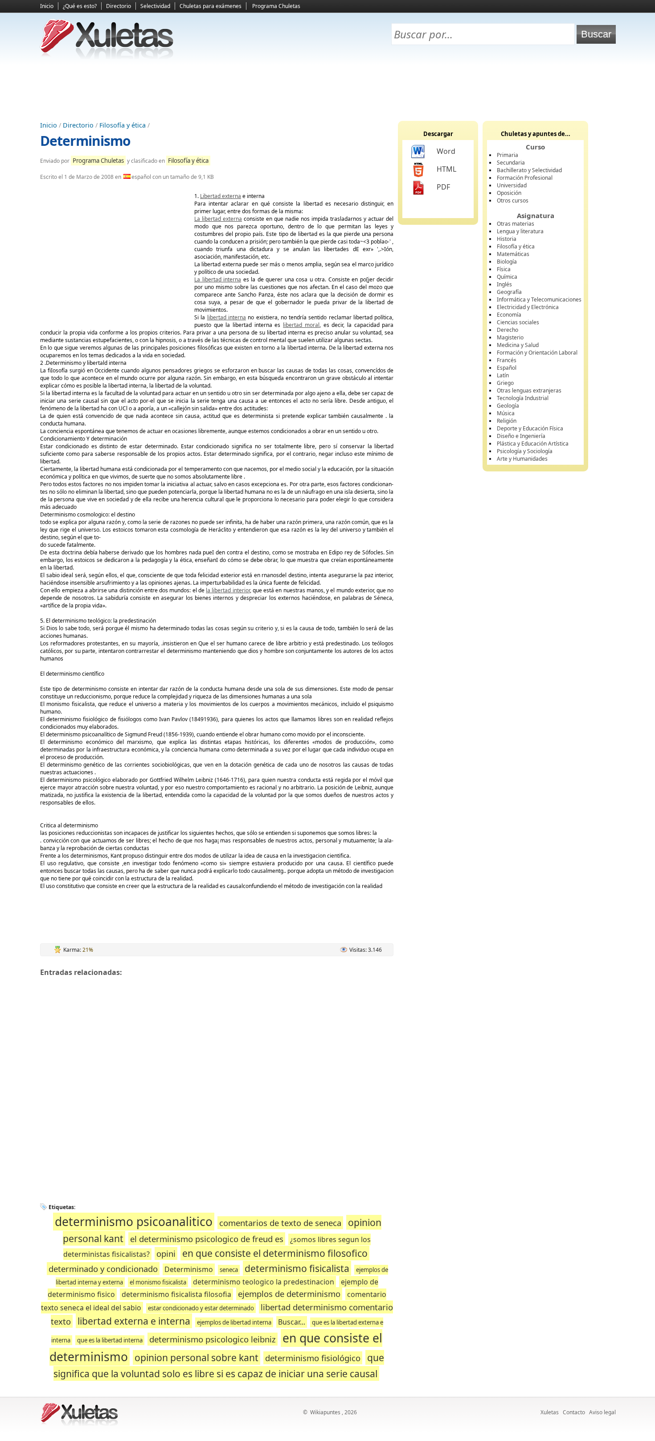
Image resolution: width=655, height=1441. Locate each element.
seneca (229, 1270)
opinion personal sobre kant (196, 1357)
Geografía (509, 292)
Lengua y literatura (520, 231)
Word (446, 151)
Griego (505, 383)
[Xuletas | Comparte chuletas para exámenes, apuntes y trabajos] (107, 57)
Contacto (574, 1412)
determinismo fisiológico (312, 1357)
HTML (446, 169)
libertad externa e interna (134, 1320)
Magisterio (510, 337)
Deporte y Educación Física (530, 428)
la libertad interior (228, 590)
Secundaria (511, 162)
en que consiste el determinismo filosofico (275, 1253)
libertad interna (226, 317)
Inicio (46, 6)
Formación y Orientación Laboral (537, 352)
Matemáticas (513, 254)
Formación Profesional (525, 178)
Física (504, 269)
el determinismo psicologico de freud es (206, 1238)
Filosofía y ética (122, 125)
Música (506, 413)
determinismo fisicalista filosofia (176, 1294)
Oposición (509, 193)
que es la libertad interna (110, 1340)
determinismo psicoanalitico (134, 1222)
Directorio (118, 6)
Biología (507, 261)
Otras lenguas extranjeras (529, 390)
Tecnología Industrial (523, 398)
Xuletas (549, 1412)
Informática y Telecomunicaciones (539, 299)
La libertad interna (217, 279)
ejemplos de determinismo (289, 1293)
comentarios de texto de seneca (280, 1222)
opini (166, 1253)
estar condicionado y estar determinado (201, 1308)
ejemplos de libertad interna (234, 1322)
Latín (503, 375)
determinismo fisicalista (297, 1268)
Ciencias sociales (518, 322)
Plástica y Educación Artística (533, 443)
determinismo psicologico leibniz (212, 1339)
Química (507, 277)
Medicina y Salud (518, 345)
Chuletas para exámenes (211, 6)
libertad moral (301, 325)
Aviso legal (602, 1412)
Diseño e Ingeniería (521, 436)
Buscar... (291, 1322)
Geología (508, 405)
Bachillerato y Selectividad (529, 170)
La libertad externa (218, 219)
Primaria (507, 155)
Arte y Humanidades (522, 458)
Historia (506, 239)
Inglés (504, 284)
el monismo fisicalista (158, 1282)
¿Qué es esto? (80, 6)
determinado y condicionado (103, 1268)
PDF (443, 187)
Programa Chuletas (276, 6)
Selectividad (155, 6)
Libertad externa (220, 196)
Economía (509, 314)
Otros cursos (512, 200)
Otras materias (515, 223)
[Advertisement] (327, 89)
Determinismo (85, 141)
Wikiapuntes (325, 1412)
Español (506, 368)
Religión (506, 421)
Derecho (507, 330)
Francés (506, 360)
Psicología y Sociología (525, 451)
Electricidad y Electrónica (528, 307)
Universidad (512, 185)
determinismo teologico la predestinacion (263, 1282)
